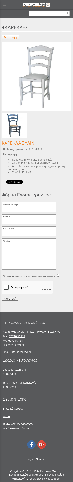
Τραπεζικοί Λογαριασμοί (18, 423)
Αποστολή (10, 298)
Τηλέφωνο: (9, 229)
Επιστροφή (10, 37)
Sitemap (41, 459)
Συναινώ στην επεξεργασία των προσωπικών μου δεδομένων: (30, 276)
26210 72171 (16, 345)
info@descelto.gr (21, 352)
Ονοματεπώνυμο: (11, 205)
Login (30, 459)
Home (6, 416)
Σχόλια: (7, 241)
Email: (7, 217)
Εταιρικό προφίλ (13, 408)
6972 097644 (16, 340)
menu (5, 5)
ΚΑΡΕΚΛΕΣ (16, 27)
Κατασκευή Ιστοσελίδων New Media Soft (36, 478)
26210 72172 (17, 336)
